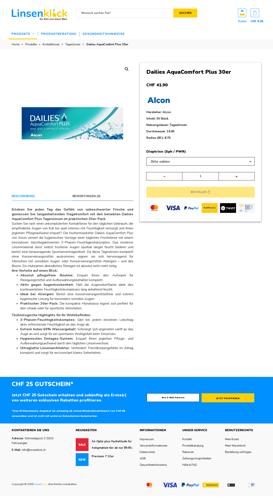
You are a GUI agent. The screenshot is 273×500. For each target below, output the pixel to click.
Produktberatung (58, 34)
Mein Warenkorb (235, 446)
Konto (242, 13)
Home (15, 44)
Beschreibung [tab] (23, 196)
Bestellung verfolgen (238, 452)
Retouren (188, 452)
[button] (127, 69)
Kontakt (187, 439)
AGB (143, 458)
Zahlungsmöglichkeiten (196, 458)
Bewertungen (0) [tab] (86, 196)
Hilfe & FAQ (189, 465)
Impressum (147, 439)
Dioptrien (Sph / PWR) (166, 152)
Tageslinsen (72, 44)
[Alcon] (158, 101)
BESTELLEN (198, 192)
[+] (237, 176)
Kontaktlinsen (51, 44)
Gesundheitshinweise (104, 34)
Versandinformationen (153, 446)
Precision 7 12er (103, 456)
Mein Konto (232, 439)
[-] (164, 176)
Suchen (185, 13)
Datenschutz (147, 452)
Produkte (21, 34)
